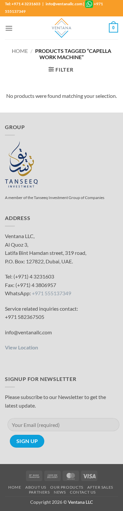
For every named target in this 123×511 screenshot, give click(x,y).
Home (20, 51)
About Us (35, 487)
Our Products (66, 487)
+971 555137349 (51, 293)
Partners (39, 492)
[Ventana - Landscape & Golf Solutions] (61, 27)
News (60, 492)
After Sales (100, 487)
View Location (21, 347)
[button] (9, 28)
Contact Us (83, 492)
